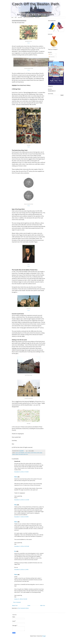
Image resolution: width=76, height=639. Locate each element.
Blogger (44, 636)
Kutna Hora (25, 454)
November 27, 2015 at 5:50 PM (21, 516)
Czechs (38, 452)
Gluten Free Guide (19, 454)
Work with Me (20, 17)
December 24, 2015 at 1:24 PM (21, 569)
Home (12, 17)
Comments (52, 56)
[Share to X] (31, 450)
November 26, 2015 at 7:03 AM (21, 471)
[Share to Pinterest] (33, 450)
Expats (13, 454)
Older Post (42, 605)
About (16, 17)
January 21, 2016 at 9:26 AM (20, 599)
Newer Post (14, 605)
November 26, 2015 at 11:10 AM (21, 499)
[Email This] (28, 450)
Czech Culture (27, 452)
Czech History (33, 452)
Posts (51, 54)
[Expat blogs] (54, 48)
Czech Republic (21, 452)
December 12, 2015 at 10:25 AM (21, 546)
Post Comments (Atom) (23, 608)
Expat (41, 452)
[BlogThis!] (30, 450)
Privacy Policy (37, 17)
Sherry (15, 476)
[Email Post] (26, 450)
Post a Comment (17, 602)
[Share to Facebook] (32, 450)
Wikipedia (28, 205)
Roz (15, 551)
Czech (16, 452)
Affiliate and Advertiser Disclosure (28, 17)
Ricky (15, 504)
